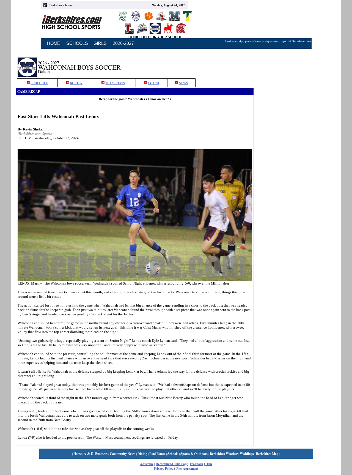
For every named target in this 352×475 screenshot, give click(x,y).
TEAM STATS (115, 83)
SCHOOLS (77, 43)
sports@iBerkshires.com (296, 41)
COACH (153, 83)
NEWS (183, 83)
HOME (53, 43)
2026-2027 (123, 43)
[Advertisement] (295, 64)
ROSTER (76, 83)
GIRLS (100, 43)
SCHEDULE (39, 83)
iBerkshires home (61, 5)
